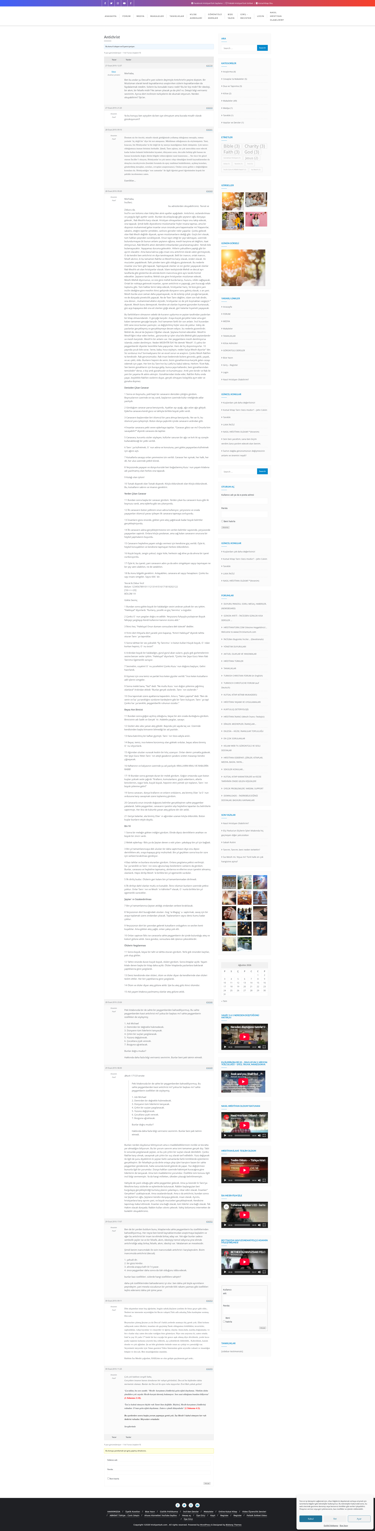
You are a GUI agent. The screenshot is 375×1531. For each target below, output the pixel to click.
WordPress (205, 1525)
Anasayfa (227, 306)
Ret (335, 1518)
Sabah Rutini (229, 842)
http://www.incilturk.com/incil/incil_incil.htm (146, 206)
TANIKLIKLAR (229, 335)
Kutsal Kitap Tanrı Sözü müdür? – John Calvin (245, 410)
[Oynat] (225, 1046)
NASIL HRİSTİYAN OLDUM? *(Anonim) (241, 431)
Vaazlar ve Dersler (232, 122)
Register (224, 1515)
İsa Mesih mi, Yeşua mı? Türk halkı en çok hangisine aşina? (242, 859)
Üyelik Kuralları (132, 1511)
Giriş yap (207, 1483)
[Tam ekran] (264, 1046)
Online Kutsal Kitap (228, 1511)
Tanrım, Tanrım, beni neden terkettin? (241, 849)
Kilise (225, 93)
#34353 (209, 1301)
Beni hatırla (114, 1478)
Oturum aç (225, 527)
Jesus (251, 158)
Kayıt (212, 1515)
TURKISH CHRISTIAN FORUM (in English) (243, 675)
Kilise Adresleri (230, 343)
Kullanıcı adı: (112, 1460)
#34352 (209, 1221)
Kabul (311, 1518)
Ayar (359, 1518)
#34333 (209, 108)
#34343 (209, 191)
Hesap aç (186, 1515)
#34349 (209, 1068)
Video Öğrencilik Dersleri (254, 1511)
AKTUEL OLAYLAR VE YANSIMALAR (239, 653)
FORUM (226, 314)
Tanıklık (226, 115)
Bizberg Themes (234, 1525)
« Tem (224, 1001)
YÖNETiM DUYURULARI (234, 646)
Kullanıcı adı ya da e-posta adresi (237, 494)
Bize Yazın (344, 1525)
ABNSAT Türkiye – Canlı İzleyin (124, 1515)
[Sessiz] (259, 1046)
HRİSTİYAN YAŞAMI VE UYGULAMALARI (242, 702)
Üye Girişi (200, 1515)
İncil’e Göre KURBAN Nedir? (235, 170)
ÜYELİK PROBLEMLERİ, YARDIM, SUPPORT (243, 788)
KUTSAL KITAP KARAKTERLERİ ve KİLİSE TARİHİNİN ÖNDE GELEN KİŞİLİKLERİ (241, 779)
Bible (232, 146)
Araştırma (228, 71)
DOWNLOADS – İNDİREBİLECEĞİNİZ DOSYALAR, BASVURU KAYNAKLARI (239, 798)
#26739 (209, 65)
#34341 (209, 129)
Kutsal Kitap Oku (265, 3)
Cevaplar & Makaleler (233, 79)
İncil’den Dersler (191, 1511)
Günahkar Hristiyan (232, 158)
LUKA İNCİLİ (229, 424)
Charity (255, 146)
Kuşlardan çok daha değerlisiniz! (239, 402)
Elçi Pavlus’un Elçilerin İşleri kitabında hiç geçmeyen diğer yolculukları (242, 833)
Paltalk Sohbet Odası (257, 1515)
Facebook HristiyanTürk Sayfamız (208, 3)
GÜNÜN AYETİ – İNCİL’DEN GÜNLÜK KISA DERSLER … (242, 618)
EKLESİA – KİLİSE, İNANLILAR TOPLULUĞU (243, 731)
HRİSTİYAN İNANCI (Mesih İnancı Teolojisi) (243, 716)
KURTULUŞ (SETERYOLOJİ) (235, 709)
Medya (226, 108)
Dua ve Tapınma (231, 86)
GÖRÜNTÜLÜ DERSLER (234, 350)
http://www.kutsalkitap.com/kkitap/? (150, 202)
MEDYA (226, 321)
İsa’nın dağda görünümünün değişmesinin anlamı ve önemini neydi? (243, 453)
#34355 (209, 1369)
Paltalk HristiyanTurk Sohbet (240, 3)
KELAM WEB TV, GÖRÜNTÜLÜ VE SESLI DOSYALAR (240, 748)
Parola (224, 508)
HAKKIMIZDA (113, 1511)
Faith (232, 152)
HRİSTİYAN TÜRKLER (233, 661)
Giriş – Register (230, 365)
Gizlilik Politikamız (331, 1525)
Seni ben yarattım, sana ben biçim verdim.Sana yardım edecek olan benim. (241, 441)
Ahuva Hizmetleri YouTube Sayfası (160, 1515)
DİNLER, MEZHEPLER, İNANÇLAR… (239, 724)
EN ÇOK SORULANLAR (234, 738)
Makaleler (228, 100)
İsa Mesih (255, 170)
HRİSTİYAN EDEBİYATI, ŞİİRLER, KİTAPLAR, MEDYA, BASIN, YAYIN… (242, 760)
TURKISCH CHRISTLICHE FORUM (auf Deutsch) (240, 685)
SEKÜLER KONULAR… (233, 769)
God (251, 152)
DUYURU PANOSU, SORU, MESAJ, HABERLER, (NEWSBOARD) (243, 606)
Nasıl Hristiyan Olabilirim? (236, 379)
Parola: (110, 1469)
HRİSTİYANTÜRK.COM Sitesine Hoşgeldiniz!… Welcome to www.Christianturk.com (244, 629)
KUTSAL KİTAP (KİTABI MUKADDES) (240, 694)
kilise (227, 164)
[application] (244, 1037)
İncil (250, 164)
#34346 (209, 1002)
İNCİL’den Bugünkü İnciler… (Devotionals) (243, 639)
